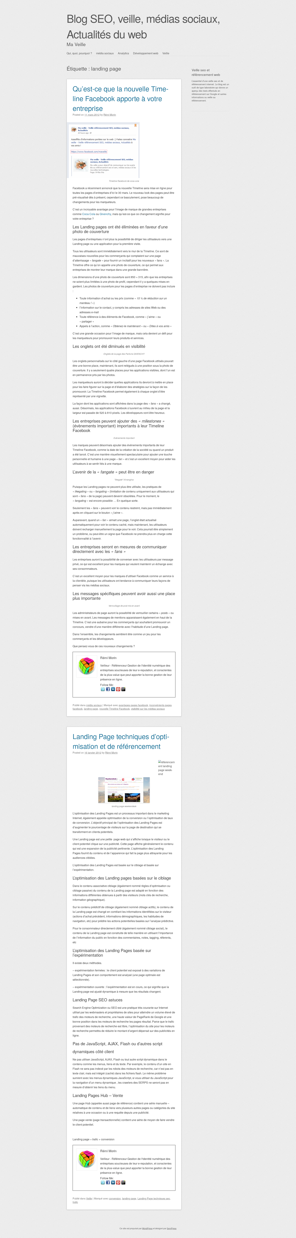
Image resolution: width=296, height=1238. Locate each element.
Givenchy (105, 214)
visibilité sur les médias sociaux (148, 708)
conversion (115, 1198)
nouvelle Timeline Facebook (114, 708)
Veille (165, 53)
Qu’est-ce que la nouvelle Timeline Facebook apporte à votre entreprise (120, 98)
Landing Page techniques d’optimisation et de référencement (121, 741)
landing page (91, 708)
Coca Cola (88, 214)
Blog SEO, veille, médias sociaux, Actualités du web (143, 25)
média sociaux (105, 53)
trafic (75, 1202)
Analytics (123, 53)
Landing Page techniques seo (154, 1198)
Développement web (145, 53)
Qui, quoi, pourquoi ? (79, 53)
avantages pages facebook (133, 705)
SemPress (171, 1228)
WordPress (147, 1228)
